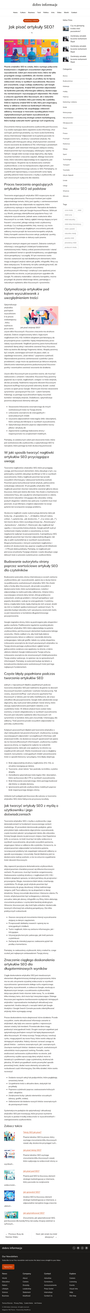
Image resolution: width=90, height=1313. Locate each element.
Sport (65, 154)
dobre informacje (45, 4)
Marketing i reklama (31, 21)
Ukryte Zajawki (68, 175)
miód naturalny (70, 219)
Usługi (65, 186)
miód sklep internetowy (73, 224)
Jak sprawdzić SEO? (31, 1192)
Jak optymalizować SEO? (34, 1213)
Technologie (67, 159)
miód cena (68, 215)
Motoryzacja (67, 112)
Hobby (65, 91)
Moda (65, 107)
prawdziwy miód (70, 243)
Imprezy (65, 97)
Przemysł (66, 139)
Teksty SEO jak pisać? (32, 1132)
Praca (65, 128)
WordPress (27, 1310)
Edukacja (66, 86)
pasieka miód (69, 238)
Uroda (65, 180)
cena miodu (69, 210)
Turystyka (66, 170)
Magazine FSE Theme (8, 1310)
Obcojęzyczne (68, 123)
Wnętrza (66, 191)
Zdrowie (66, 196)
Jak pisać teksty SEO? (32, 1150)
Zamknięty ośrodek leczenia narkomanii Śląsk (78, 39)
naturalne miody (70, 233)
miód (79, 210)
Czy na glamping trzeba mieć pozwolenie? (77, 28)
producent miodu (71, 247)
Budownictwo (68, 81)
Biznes (65, 76)
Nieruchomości (68, 118)
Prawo (65, 133)
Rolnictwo (66, 144)
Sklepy (65, 149)
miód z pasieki (70, 229)
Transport (66, 165)
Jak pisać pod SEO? (31, 1171)
